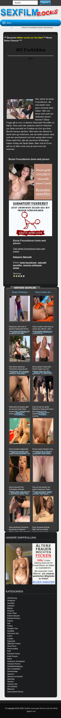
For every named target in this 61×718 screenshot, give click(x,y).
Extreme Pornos (13, 618)
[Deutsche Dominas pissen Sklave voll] (19, 509)
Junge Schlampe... (20, 292)
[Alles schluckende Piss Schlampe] (19, 469)
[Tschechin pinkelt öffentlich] (19, 348)
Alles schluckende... (20, 452)
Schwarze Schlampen (16, 661)
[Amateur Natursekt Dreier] (43, 348)
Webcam (10, 689)
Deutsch (10, 611)
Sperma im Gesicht (15, 677)
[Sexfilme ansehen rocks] (30, 12)
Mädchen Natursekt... (43, 372)
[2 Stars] (16, 276)
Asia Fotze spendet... (20, 372)
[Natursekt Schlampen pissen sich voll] (19, 431)
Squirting (11, 679)
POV (9, 651)
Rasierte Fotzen (13, 654)
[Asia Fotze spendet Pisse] (19, 389)
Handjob (10, 631)
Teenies (10, 682)
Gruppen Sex (12, 628)
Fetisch (10, 621)
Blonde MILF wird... (44, 493)
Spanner (10, 674)
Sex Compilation (14, 669)
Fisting (10, 626)
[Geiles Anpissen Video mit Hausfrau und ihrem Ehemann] (43, 469)
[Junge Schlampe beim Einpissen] (19, 308)
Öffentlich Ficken (14, 644)
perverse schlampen (32, 265)
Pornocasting (12, 649)
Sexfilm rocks (5, 28)
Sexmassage (12, 671)
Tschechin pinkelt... (20, 332)
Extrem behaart (13, 616)
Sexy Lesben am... (43, 292)
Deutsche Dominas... (20, 493)
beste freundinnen (28, 263)
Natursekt (16, 28)
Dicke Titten (12, 613)
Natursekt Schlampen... (20, 413)
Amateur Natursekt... (43, 332)
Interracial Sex (13, 633)
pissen (16, 268)
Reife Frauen (12, 656)
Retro (9, 659)
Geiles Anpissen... (43, 452)
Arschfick (11, 603)
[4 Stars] (21, 276)
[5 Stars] (24, 276)
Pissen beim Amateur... (43, 413)
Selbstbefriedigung (15, 666)
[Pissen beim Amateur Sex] (43, 431)
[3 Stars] (19, 276)
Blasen (10, 608)
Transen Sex (12, 684)
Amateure (11, 601)
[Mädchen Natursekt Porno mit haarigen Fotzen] (43, 389)
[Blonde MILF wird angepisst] (43, 509)
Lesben (10, 639)
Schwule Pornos (13, 664)
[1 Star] (14, 276)
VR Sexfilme (12, 687)
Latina (9, 636)
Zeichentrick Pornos (15, 692)
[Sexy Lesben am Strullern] (43, 308)
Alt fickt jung (12, 598)
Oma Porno (11, 646)
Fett (8, 623)
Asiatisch (11, 606)
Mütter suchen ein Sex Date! (30, 38)
